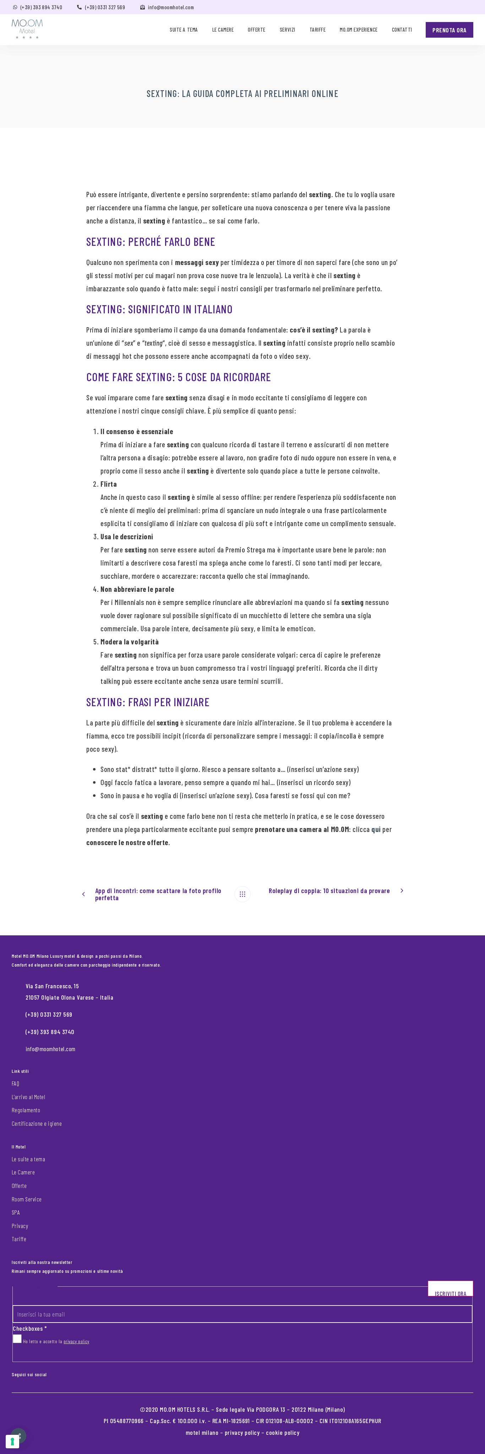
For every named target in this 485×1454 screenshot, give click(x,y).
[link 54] (242, 894)
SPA (16, 1212)
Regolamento (26, 1109)
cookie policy (282, 1432)
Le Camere (23, 1171)
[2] (12, 1441)
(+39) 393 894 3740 (41, 7)
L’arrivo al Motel (28, 1096)
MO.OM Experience (358, 29)
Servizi (287, 29)
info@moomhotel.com (171, 7)
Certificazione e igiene (37, 1123)
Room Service (27, 1198)
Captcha (22, 1354)
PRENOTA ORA (449, 30)
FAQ (15, 1083)
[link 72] (51, 1373)
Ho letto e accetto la (55, 1341)
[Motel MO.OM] (27, 29)
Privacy (20, 1225)
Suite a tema (184, 29)
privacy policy (76, 1341)
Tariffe (318, 29)
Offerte (257, 29)
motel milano (202, 1432)
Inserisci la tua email (38, 1299)
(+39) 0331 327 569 (105, 7)
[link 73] (57, 1373)
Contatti (402, 29)
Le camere (223, 29)
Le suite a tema (28, 1158)
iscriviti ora (451, 1293)
